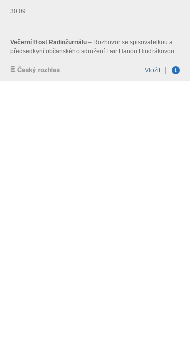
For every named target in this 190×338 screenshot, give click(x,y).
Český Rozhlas (35, 69)
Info (176, 70)
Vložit (152, 70)
